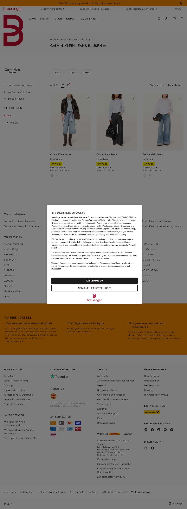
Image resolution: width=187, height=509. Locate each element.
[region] (94, 254)
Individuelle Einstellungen (94, 288)
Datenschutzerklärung (117, 266)
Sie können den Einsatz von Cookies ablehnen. (87, 258)
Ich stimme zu (94, 280)
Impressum (56, 269)
